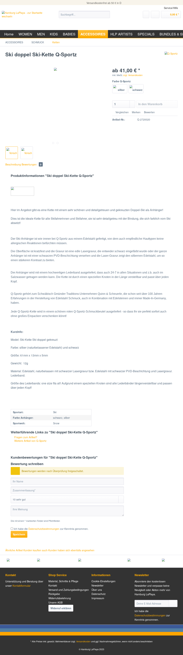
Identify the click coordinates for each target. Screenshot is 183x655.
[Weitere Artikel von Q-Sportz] (171, 58)
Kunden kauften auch (35, 550)
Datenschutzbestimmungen (43, 529)
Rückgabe (54, 594)
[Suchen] (106, 14)
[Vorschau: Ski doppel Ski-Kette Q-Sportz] (11, 152)
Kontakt (52, 585)
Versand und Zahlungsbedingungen (68, 590)
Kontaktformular (22, 585)
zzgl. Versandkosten (133, 75)
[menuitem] (84, 16)
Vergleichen (122, 112)
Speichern (19, 534)
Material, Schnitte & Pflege (63, 581)
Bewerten (149, 112)
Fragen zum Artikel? (25, 437)
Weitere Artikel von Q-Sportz (30, 441)
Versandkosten (83, 641)
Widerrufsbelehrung (59, 598)
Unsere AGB (55, 602)
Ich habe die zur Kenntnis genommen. (51, 529)
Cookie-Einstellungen (103, 581)
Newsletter (97, 585)
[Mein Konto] (155, 14)
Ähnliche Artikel (14, 550)
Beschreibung (13, 164)
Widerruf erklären (60, 608)
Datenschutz (99, 594)
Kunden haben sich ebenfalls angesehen (71, 550)
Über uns (97, 590)
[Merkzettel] (146, 14)
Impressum (98, 598)
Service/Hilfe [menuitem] (171, 8)
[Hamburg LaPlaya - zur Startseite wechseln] (23, 18)
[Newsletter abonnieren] (173, 603)
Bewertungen (31, 164)
